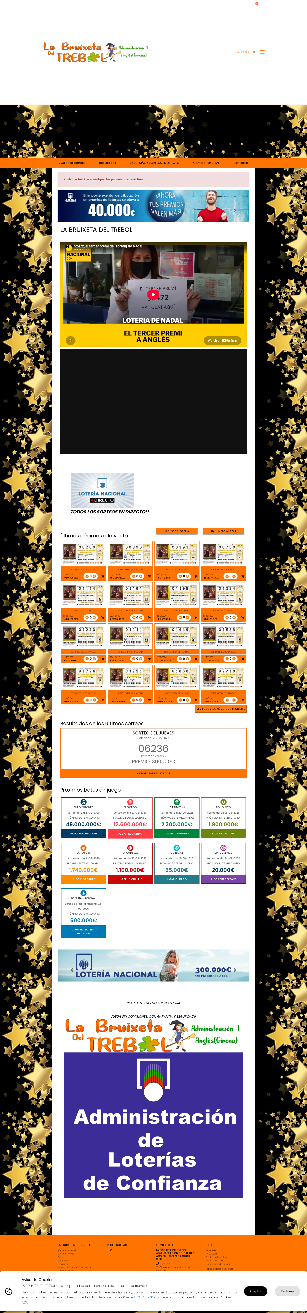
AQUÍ (25, 1302)
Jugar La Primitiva (177, 833)
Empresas (63, 1264)
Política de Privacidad (217, 1257)
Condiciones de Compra (218, 1264)
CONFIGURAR (143, 1297)
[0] (255, 52)
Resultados (63, 1257)
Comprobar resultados (153, 773)
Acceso (243, 52)
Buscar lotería (178, 531)
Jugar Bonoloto (223, 833)
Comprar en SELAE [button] (206, 163)
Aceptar (256, 1291)
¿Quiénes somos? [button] (72, 163)
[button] (72, 210)
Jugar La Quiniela (130, 879)
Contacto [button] (240, 163)
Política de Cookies (215, 1260)
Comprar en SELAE (67, 1270)
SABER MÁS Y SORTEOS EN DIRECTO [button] (154, 163)
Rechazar (287, 1291)
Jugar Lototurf (83, 879)
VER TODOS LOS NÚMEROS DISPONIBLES (220, 709)
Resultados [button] (107, 163)
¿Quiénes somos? (67, 1250)
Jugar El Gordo (130, 833)
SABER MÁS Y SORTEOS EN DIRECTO (75, 1267)
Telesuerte (211, 1250)
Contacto (63, 1260)
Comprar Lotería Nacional (83, 931)
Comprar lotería (66, 1253)
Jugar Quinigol (177, 879)
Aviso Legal (211, 1253)
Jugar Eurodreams (223, 879)
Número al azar (225, 531)
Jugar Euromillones (83, 833)
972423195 (165, 1263)
